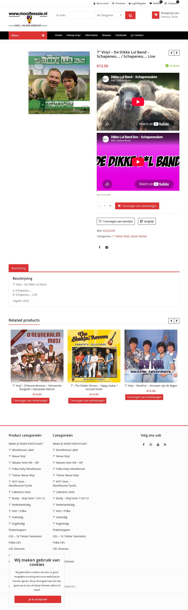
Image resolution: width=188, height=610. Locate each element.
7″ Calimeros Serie (19, 492)
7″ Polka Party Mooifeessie (25, 469)
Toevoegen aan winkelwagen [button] (30, 400)
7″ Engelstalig (17, 523)
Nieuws (106, 35)
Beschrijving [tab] (18, 268)
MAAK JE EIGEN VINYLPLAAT (26, 443)
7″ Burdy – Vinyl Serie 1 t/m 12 (27, 498)
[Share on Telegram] (106, 247)
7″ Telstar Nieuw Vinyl (22, 475)
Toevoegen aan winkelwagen (139, 206)
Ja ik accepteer (37, 599)
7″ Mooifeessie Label (21, 450)
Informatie (91, 35)
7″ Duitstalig (16, 517)
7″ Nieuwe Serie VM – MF (24, 462)
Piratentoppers (17, 530)
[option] (59, 82)
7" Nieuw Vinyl (120, 236)
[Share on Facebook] (99, 247)
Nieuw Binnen (139, 236)
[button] (88, 112)
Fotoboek (120, 35)
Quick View (38, 385)
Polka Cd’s (15, 542)
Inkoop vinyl (74, 35)
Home (58, 35)
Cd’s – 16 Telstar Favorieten (25, 536)
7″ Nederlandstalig (19, 504)
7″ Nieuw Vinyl (17, 456)
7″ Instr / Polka (17, 511)
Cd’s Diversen (17, 548)
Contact (138, 35)
